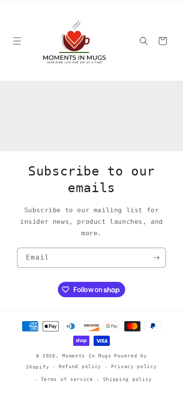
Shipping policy (127, 379)
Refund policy (80, 366)
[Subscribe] (156, 258)
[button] (17, 41)
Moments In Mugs (87, 356)
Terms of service (67, 379)
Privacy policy (134, 366)
